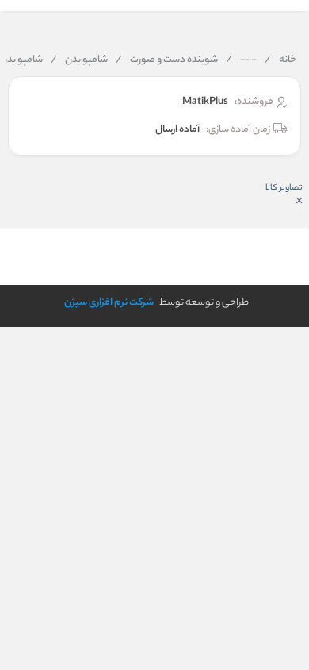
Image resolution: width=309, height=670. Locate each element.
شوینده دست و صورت (167, 60)
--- (241, 60)
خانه (280, 60)
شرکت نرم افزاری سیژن (109, 303)
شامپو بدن (79, 60)
